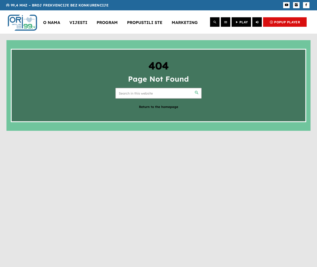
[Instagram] (296, 5)
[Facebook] (306, 5)
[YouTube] (286, 5)
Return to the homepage (158, 107)
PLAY (241, 22)
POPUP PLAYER (285, 22)
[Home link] (22, 22)
